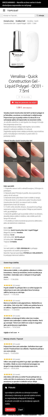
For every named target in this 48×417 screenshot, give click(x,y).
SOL (40, 415)
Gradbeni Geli (20, 21)
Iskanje (41, 15)
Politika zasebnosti (30, 415)
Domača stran (9, 21)
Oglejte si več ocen (11, 332)
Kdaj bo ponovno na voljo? (25, 102)
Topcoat (12, 10)
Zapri (20, 409)
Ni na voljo (25, 97)
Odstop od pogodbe (15, 415)
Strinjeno (10, 409)
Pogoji (4, 415)
